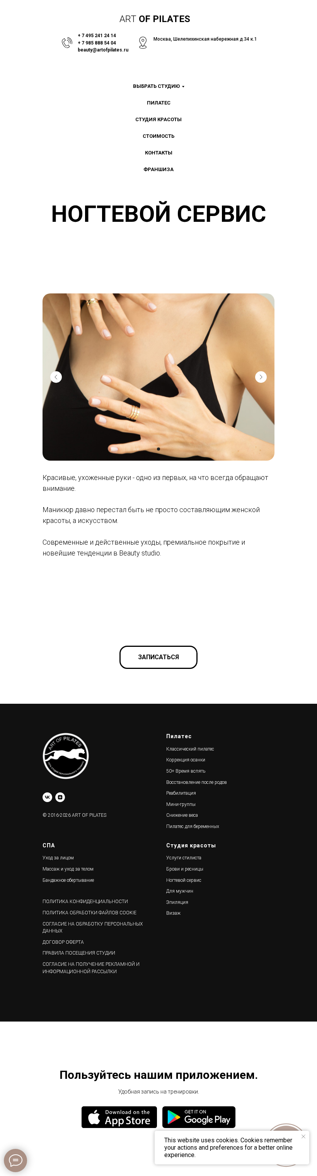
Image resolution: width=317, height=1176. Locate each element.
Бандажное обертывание (68, 880)
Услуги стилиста (183, 858)
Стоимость (158, 136)
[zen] (60, 797)
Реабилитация (181, 793)
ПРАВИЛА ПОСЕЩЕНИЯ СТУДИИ (79, 953)
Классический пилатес (190, 749)
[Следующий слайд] (261, 377)
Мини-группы (181, 804)
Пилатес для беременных (192, 826)
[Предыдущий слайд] (56, 377)
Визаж (173, 913)
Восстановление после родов (196, 782)
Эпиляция (177, 902)
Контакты (158, 153)
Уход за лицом (58, 858)
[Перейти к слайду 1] (158, 449)
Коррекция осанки (185, 760)
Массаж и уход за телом (68, 869)
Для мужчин (179, 891)
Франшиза (158, 169)
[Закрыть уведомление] (303, 1136)
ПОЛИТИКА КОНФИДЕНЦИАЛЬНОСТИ (85, 901)
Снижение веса (182, 815)
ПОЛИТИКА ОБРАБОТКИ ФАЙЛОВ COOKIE (89, 912)
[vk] (47, 797)
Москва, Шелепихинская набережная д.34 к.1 (205, 39)
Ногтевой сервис (183, 880)
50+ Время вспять (185, 771)
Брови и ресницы (184, 869)
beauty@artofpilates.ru (103, 50)
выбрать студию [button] (156, 86)
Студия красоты (158, 119)
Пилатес (158, 103)
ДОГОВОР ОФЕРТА (63, 942)
